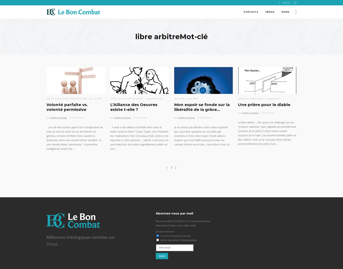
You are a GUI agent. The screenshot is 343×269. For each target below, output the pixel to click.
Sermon (179, 98)
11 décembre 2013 (154, 98)
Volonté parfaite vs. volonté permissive (67, 107)
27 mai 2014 (96, 98)
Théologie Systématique (70, 98)
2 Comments (268, 112)
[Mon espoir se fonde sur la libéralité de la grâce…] (203, 80)
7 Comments (140, 117)
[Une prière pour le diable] (267, 80)
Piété (49, 98)
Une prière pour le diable (264, 104)
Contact (286, 2)
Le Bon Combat (59, 117)
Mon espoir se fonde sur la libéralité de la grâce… (202, 107)
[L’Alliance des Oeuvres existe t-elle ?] (139, 80)
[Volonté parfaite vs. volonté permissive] (75, 80)
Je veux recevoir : (165, 231)
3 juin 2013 (192, 98)
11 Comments (76, 117)
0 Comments (204, 117)
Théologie (257, 98)
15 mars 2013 (272, 98)
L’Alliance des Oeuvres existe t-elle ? (133, 107)
